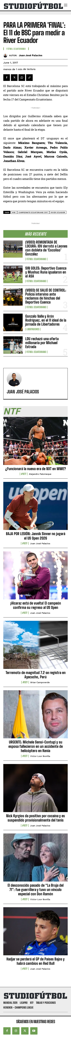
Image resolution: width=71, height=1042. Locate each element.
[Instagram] (15, 1031)
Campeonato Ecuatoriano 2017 (33, 212)
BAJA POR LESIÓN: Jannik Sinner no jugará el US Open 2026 (35, 535)
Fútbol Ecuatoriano (36, 259)
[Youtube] (33, 1031)
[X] (14, 77)
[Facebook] (6, 77)
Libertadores (32, 329)
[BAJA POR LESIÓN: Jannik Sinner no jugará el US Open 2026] (35, 508)
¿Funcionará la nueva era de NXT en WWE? (35, 468)
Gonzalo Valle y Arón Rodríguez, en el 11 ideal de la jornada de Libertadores (45, 320)
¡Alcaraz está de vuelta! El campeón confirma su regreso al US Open (35, 605)
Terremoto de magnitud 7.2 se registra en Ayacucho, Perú (36, 674)
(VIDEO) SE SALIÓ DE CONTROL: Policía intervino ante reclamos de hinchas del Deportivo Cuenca (45, 296)
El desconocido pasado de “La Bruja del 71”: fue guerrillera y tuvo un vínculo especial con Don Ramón (36, 889)
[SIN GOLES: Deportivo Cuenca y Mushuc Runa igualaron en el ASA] (13, 274)
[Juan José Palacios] (6, 55)
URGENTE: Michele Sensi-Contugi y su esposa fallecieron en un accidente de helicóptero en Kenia (35, 746)
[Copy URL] (29, 77)
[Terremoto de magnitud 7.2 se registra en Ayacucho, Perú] (35, 647)
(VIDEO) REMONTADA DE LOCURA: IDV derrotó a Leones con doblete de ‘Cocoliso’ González (46, 248)
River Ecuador (58, 212)
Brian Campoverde (40, 682)
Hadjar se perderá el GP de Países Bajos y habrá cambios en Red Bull (35, 961)
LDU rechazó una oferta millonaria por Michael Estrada (42, 343)
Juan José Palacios (30, 55)
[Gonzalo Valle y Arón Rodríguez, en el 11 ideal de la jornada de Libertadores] (13, 322)
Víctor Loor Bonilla (40, 756)
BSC (14, 212)
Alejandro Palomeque (40, 474)
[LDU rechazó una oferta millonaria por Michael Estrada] (13, 345)
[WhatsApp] (21, 77)
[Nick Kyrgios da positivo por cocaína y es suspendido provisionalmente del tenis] (35, 790)
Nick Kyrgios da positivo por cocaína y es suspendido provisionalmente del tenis (35, 818)
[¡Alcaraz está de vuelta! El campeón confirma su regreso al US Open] (35, 577)
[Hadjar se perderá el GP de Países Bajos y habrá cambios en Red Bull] (35, 933)
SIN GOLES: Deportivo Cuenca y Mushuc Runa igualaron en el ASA (45, 272)
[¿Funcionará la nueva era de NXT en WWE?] (35, 443)
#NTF (23, 474)
